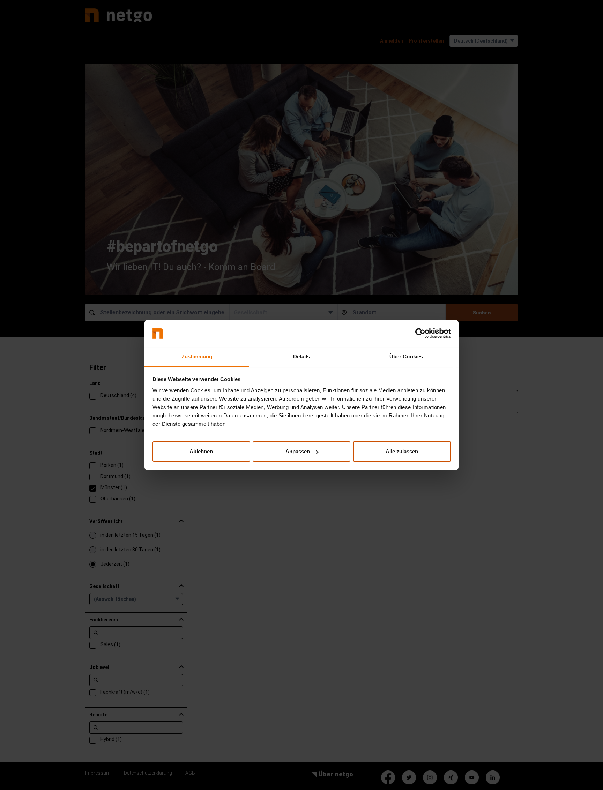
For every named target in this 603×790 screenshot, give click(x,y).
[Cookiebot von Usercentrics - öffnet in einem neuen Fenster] (420, 333)
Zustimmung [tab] (197, 356)
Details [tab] (301, 356)
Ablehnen (201, 451)
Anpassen (297, 451)
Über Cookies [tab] (406, 356)
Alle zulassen (402, 451)
